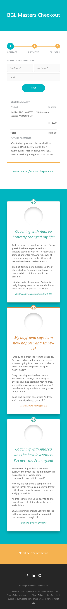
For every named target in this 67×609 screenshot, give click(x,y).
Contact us (41, 553)
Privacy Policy (37, 595)
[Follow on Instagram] (39, 575)
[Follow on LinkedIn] (33, 575)
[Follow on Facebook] (27, 575)
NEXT (33, 88)
